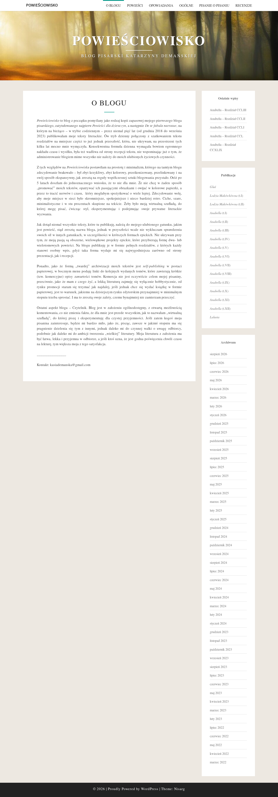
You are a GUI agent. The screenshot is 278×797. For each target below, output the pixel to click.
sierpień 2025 (218, 458)
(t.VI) (219, 256)
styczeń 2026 (218, 415)
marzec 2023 (218, 710)
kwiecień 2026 (219, 389)
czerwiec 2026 (219, 371)
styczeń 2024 (218, 623)
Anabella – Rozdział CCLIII (228, 110)
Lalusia (214, 317)
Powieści (135, 5)
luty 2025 (216, 510)
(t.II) (227, 204)
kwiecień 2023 (219, 701)
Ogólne (186, 5)
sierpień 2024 (218, 562)
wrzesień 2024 (219, 554)
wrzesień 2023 (219, 658)
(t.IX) (219, 282)
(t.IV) (219, 239)
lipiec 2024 (217, 571)
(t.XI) (219, 299)
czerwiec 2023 (219, 684)
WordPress (149, 788)
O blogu (113, 5)
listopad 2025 (218, 432)
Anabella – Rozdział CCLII (227, 118)
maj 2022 (216, 745)
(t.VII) (220, 265)
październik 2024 (221, 545)
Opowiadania (161, 5)
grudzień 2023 (219, 632)
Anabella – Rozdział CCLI (227, 127)
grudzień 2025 (219, 423)
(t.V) (219, 247)
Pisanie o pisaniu (214, 5)
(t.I (218, 213)
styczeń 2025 (218, 519)
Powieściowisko (42, 5)
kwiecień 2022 (219, 753)
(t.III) (219, 230)
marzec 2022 (218, 762)
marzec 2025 (218, 501)
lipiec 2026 (217, 362)
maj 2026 (216, 380)
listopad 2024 (218, 536)
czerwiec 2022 (219, 736)
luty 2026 (216, 406)
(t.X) (219, 291)
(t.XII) (220, 308)
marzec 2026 (218, 397)
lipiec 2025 (217, 467)
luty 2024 (216, 614)
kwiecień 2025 (219, 493)
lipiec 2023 (217, 675)
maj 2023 (216, 693)
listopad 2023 (218, 640)
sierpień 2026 (218, 354)
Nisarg (179, 788)
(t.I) (226, 195)
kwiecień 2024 (219, 597)
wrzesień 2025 (219, 449)
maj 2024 (216, 588)
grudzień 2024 (219, 527)
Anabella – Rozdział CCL (226, 136)
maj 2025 (216, 484)
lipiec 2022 (217, 727)
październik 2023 (221, 649)
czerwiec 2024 (219, 580)
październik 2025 (221, 441)
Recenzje (243, 5)
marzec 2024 (218, 606)
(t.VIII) (220, 273)
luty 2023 (216, 718)
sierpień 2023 (218, 666)
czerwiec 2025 (219, 475)
